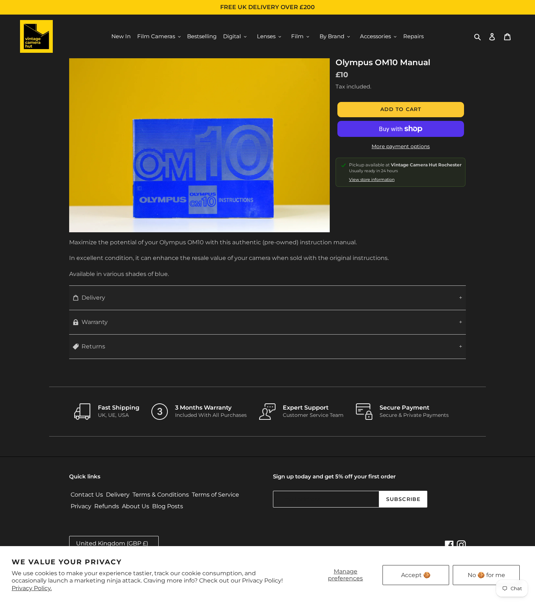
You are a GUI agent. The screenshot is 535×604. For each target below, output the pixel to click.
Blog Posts (167, 506)
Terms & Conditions (160, 494)
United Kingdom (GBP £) (112, 543)
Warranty (95, 322)
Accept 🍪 (416, 575)
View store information (372, 179)
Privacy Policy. (32, 588)
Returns (93, 346)
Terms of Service (215, 494)
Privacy (81, 506)
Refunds (106, 506)
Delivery (93, 297)
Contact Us (87, 494)
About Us (135, 506)
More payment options (401, 146)
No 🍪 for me (486, 575)
